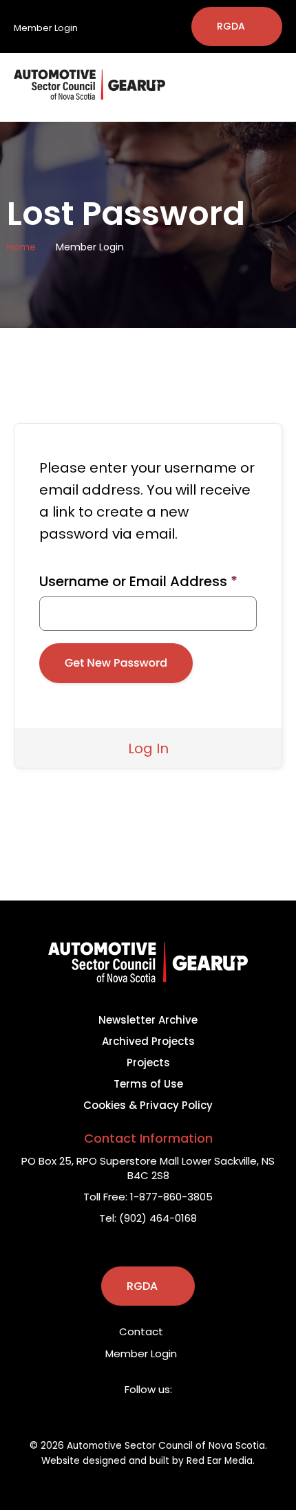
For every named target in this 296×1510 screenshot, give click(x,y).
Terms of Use (148, 1084)
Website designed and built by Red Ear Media (147, 1460)
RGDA (231, 26)
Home (21, 247)
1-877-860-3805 (171, 1196)
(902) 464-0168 (158, 1218)
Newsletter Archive (148, 1020)
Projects (148, 1062)
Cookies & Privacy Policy (148, 1105)
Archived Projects (148, 1041)
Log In (148, 748)
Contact (142, 1331)
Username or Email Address (138, 581)
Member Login (47, 27)
